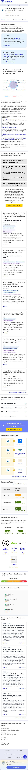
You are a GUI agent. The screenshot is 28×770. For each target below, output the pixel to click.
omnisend (8, 139)
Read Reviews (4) (19, 497)
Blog (14, 754)
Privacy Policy (8, 750)
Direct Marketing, (14, 39)
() (6, 13)
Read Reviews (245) (20, 503)
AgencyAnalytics (11, 138)
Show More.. (5, 275)
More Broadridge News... (21, 718)
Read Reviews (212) (21, 533)
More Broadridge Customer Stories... (18, 392)
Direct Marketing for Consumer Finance (9, 127)
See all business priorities (9, 61)
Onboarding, (21, 39)
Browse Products (8, 757)
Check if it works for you (14, 205)
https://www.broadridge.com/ (8, 734)
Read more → (22, 643)
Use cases (9, 19)
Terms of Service (19, 750)
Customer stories (16, 19)
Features (24, 19)
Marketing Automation (9, 5)
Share (4, 643)
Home (2, 5)
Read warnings (8, 595)
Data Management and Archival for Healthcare (11, 119)
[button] (26, 2)
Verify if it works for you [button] (14, 429)
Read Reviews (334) (20, 510)
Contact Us (21, 754)
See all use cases (7, 45)
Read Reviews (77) (8, 533)
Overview (3, 19)
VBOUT (13, 139)
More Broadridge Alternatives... (19, 476)
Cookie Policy (7, 754)
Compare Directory (19, 757)
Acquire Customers (7, 54)
